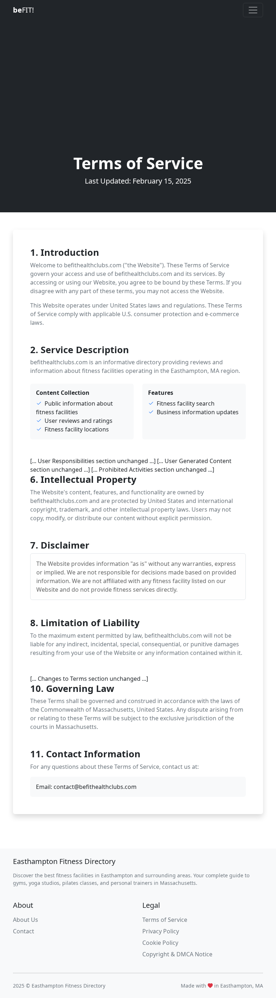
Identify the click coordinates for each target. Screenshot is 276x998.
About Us (25, 920)
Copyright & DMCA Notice (177, 954)
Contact (23, 931)
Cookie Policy (160, 943)
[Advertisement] (138, 100)
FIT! (23, 10)
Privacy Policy (160, 931)
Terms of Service (164, 920)
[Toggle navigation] (253, 10)
